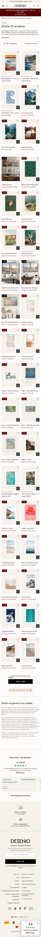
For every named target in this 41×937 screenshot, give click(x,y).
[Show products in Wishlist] (34, 5)
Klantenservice (26, 877)
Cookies (24, 887)
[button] (30, 928)
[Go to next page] (31, 690)
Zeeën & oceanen (25, 18)
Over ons (16, 874)
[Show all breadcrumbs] (4, 18)
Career (17, 884)
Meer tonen (20, 681)
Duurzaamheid (14, 887)
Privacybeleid (26, 891)
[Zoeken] (7, 5)
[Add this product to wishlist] (18, 52)
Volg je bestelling (27, 881)
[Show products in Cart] (38, 5)
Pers (18, 877)
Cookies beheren (27, 899)
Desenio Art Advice (28, 874)
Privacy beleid (13, 866)
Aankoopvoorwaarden (29, 884)
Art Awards (15, 900)
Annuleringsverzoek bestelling (28, 894)
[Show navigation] (3, 5)
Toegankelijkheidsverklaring (10, 891)
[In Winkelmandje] (18, 73)
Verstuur (20, 861)
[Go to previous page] (10, 690)
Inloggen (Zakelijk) (13, 903)
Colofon (16, 881)
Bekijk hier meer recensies (20, 795)
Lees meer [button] (5, 37)
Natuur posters (13, 18)
